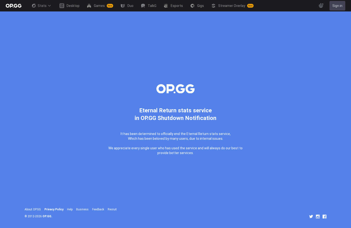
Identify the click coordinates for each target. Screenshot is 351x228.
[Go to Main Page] (13, 5)
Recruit (112, 209)
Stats (42, 6)
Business (82, 209)
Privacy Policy (54, 209)
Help (70, 209)
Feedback (98, 209)
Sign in (337, 6)
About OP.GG (33, 209)
